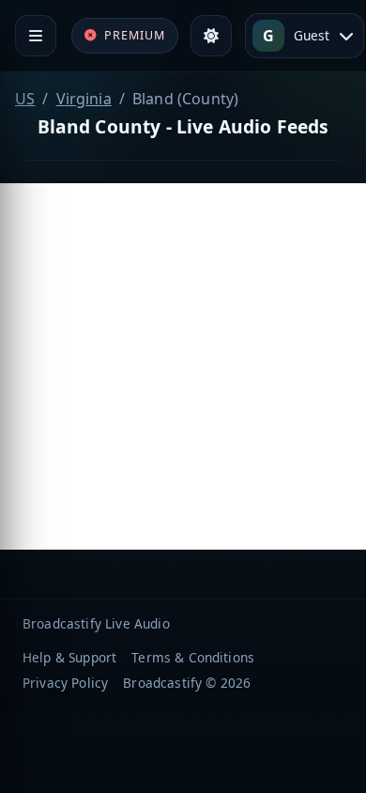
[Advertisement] (183, 366)
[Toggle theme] (211, 35)
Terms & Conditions (192, 657)
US (25, 98)
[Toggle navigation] (35, 35)
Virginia (84, 98)
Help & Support (69, 657)
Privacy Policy (65, 683)
